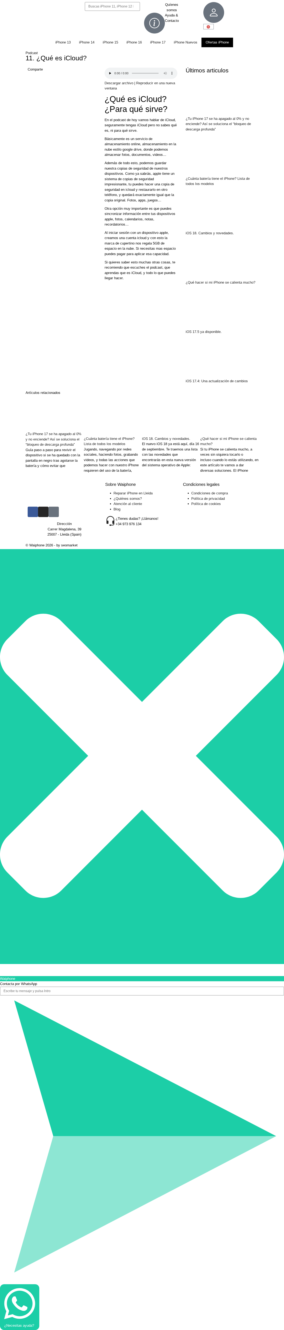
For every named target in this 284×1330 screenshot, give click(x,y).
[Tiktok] (53, 512)
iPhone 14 (86, 42)
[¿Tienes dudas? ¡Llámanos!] (110, 521)
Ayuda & (171, 15)
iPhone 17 (157, 42)
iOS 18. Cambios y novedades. (210, 233)
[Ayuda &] (154, 23)
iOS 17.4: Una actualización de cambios (217, 381)
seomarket (69, 545)
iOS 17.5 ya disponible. (204, 332)
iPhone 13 (63, 42)
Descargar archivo (119, 83)
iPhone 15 (110, 42)
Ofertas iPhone (217, 42)
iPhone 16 (134, 42)
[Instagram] (43, 512)
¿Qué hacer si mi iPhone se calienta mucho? (220, 282)
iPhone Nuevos (185, 42)
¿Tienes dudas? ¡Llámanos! (137, 519)
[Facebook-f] (33, 512)
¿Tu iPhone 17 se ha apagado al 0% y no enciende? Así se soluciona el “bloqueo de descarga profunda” (218, 124)
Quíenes (171, 5)
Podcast (32, 53)
